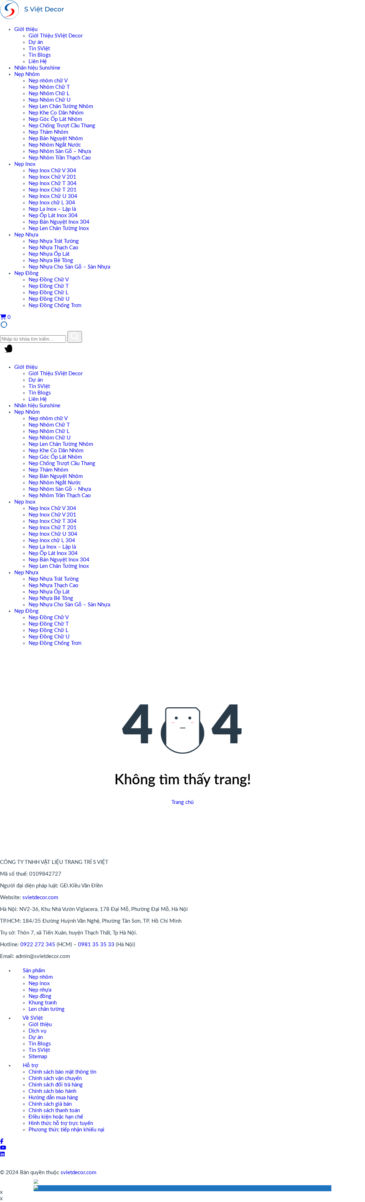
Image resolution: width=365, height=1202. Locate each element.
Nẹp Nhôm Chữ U (50, 100)
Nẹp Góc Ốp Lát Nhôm (55, 119)
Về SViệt (32, 1018)
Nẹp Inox (24, 164)
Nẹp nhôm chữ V (48, 80)
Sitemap (38, 1056)
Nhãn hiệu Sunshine (37, 68)
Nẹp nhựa (40, 990)
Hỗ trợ (29, 1065)
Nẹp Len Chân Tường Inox (59, 228)
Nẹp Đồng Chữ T (49, 286)
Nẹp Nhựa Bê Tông (51, 260)
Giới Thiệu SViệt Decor (56, 36)
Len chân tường (47, 1009)
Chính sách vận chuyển (55, 1078)
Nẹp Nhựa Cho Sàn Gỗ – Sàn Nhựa (69, 267)
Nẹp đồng (40, 996)
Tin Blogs (40, 55)
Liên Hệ (38, 61)
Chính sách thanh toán (54, 1110)
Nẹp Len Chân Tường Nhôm (61, 106)
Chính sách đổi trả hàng (56, 1085)
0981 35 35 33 (96, 944)
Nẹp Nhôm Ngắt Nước (55, 145)
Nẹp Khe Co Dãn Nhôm (56, 113)
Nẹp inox (39, 983)
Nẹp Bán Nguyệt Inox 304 (59, 222)
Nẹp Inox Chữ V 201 (52, 177)
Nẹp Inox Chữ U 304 (53, 196)
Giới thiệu (25, 29)
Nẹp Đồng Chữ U (49, 299)
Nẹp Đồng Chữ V (49, 279)
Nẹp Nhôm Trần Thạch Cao (60, 158)
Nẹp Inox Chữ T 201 (53, 190)
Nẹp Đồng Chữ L (48, 292)
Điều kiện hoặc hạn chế (56, 1117)
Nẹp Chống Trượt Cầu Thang (62, 125)
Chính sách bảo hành (52, 1091)
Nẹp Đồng (26, 273)
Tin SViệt (39, 48)
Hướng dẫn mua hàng (53, 1097)
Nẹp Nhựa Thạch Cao (53, 247)
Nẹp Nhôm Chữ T (49, 87)
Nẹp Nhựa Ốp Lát (49, 254)
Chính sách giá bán (50, 1104)
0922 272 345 (37, 944)
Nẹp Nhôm (27, 74)
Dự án (36, 42)
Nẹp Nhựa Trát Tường (54, 241)
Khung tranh (43, 1002)
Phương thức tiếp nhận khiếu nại (66, 1129)
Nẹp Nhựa (26, 235)
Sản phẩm (33, 970)
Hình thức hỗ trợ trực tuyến (61, 1123)
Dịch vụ (37, 1031)
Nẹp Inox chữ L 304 (52, 202)
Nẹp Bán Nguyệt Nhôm (56, 138)
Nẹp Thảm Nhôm (48, 132)
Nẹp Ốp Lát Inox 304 (53, 215)
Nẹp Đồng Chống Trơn (55, 305)
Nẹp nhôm (41, 977)
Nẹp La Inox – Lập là (52, 209)
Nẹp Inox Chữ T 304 (53, 183)
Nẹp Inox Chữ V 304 (52, 170)
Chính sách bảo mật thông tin (62, 1072)
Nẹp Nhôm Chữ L (49, 93)
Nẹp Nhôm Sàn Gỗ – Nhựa (60, 151)
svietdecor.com (40, 897)
